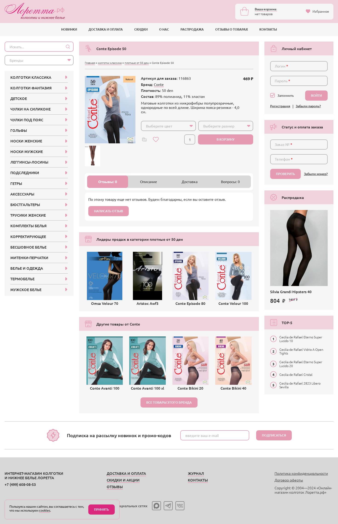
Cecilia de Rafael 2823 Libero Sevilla (300, 385)
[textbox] (164, 125)
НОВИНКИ (69, 29)
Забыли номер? (316, 174)
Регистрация (280, 106)
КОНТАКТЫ (268, 29)
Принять (101, 509)
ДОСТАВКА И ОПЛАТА (106, 29)
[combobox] (168, 126)
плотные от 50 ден (137, 63)
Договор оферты (289, 479)
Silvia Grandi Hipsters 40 (291, 291)
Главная (90, 63)
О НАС (164, 29)
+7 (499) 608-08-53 (20, 484)
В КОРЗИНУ (226, 139)
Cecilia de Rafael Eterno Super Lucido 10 (300, 339)
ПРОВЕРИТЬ (285, 174)
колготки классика (110, 63)
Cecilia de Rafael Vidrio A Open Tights (301, 351)
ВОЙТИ (316, 95)
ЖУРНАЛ (196, 473)
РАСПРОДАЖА (192, 29)
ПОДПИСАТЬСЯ (274, 435)
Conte (159, 84)
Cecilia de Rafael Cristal (295, 374)
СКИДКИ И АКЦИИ (123, 479)
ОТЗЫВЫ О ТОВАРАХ (231, 29)
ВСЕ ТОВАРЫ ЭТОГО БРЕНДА (169, 402)
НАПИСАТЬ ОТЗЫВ (108, 211)
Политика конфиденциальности (301, 473)
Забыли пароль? (308, 106)
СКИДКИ (141, 29)
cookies (44, 510)
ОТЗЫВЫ (115, 486)
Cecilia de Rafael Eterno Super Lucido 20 (300, 364)
